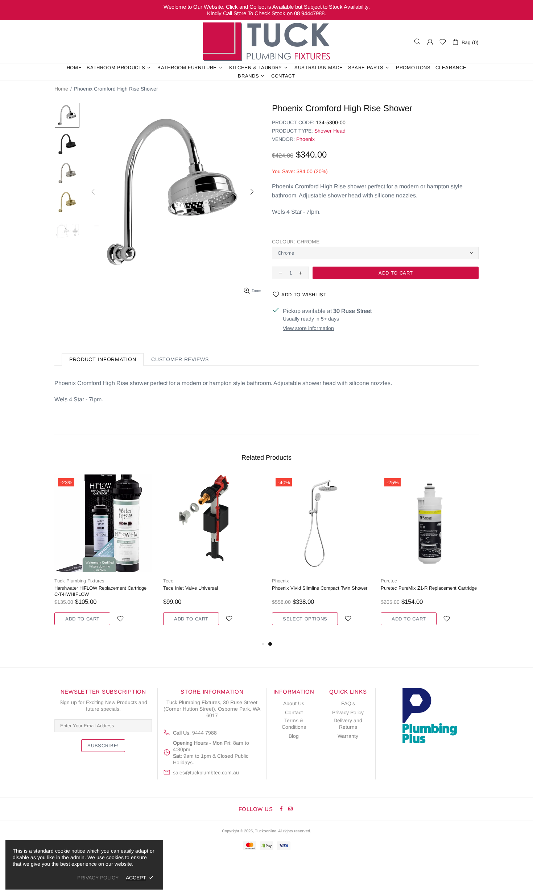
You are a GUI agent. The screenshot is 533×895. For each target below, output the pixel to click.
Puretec (389, 581)
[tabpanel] (320, 557)
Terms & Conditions (294, 724)
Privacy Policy (348, 712)
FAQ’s (348, 703)
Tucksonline (265, 831)
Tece (168, 581)
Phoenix (305, 139)
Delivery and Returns (348, 724)
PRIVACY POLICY (98, 878)
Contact (294, 712)
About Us (293, 703)
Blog (294, 736)
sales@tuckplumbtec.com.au (206, 772)
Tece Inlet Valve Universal (190, 588)
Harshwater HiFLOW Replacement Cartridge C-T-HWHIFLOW (100, 591)
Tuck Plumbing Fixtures (266, 41)
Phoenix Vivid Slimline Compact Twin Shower (319, 588)
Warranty (348, 736)
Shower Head (330, 131)
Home (61, 89)
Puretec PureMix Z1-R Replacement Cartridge (429, 588)
